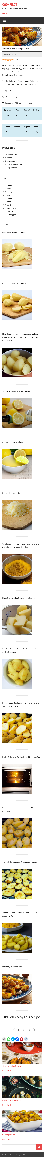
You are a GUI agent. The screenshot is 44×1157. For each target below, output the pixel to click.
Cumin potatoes (9, 1134)
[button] (8, 1039)
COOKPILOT (9, 4)
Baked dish (6, 1070)
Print (4, 1039)
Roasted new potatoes (11, 1100)
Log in (4, 13)
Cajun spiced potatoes (11, 1066)
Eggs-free (6, 1139)
